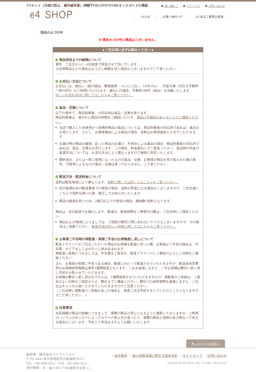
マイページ (193, 6)
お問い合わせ (216, 6)
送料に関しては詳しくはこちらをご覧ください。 (143, 182)
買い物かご (171, 6)
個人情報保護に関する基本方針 (155, 355)
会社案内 (120, 355)
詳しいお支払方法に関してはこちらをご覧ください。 (95, 95)
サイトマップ (192, 355)
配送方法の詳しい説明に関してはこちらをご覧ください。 (134, 226)
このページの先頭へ (207, 343)
